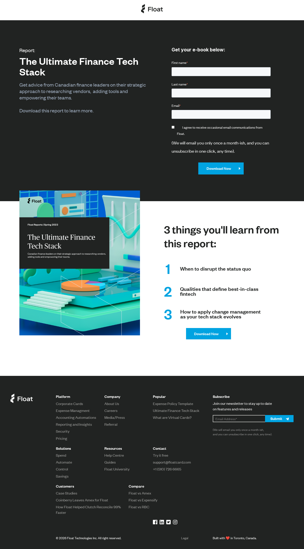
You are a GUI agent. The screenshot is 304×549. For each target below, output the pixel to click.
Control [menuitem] (62, 468)
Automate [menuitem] (64, 462)
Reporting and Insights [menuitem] (74, 424)
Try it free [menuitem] (160, 455)
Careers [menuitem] (111, 410)
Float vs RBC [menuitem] (139, 506)
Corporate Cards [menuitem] (69, 403)
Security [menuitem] (62, 431)
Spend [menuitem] (61, 455)
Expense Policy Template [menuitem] (173, 403)
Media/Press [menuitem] (114, 417)
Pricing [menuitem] (61, 438)
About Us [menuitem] (111, 403)
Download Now (206, 333)
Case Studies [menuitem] (66, 492)
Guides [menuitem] (110, 462)
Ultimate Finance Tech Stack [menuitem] (176, 410)
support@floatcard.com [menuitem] (172, 462)
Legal (184, 537)
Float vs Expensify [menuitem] (143, 499)
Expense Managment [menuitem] (73, 410)
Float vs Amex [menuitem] (140, 492)
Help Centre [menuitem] (114, 455)
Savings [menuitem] (62, 476)
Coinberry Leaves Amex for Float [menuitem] (82, 499)
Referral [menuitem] (111, 424)
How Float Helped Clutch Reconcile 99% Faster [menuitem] (88, 509)
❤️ (228, 537)
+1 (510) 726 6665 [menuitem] (167, 468)
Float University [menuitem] (117, 468)
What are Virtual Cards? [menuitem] (172, 417)
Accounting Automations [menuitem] (76, 417)
